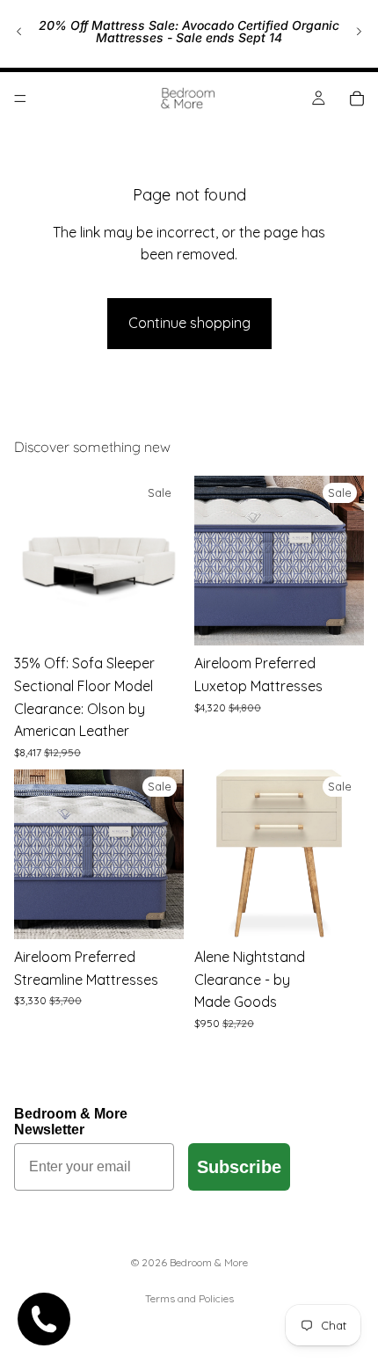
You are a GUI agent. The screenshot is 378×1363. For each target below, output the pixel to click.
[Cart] (357, 98)
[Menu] (20, 98)
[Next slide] (358, 31)
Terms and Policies (189, 1298)
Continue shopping (189, 323)
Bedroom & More (209, 1262)
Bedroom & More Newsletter (70, 1121)
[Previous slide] (19, 31)
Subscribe (239, 1167)
